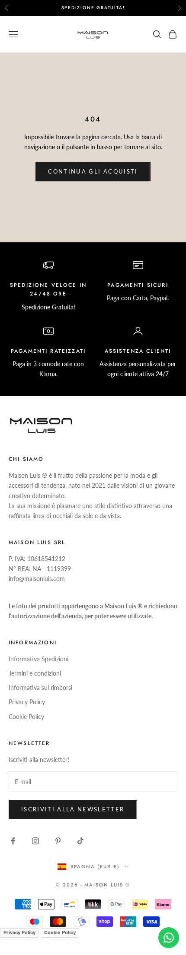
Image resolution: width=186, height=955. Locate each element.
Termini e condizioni (35, 673)
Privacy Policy (27, 702)
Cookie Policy (26, 716)
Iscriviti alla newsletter (73, 809)
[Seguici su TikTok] (80, 841)
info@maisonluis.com (37, 578)
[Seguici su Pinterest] (58, 841)
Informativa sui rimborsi (40, 687)
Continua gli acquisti (93, 171)
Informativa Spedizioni (38, 659)
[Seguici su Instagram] (35, 841)
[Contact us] (168, 937)
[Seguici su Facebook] (13, 841)
